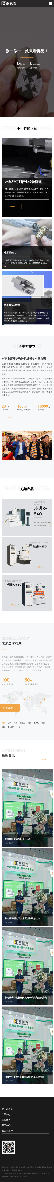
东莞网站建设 (31, 1167)
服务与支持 (7, 1131)
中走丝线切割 (9, 1170)
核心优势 (6, 1120)
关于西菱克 (7, 1109)
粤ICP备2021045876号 (19, 1176)
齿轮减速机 (14, 1167)
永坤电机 (22, 1167)
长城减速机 (41, 1167)
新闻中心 (6, 1125)
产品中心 (6, 1114)
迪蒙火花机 (18, 1170)
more (12, 206)
